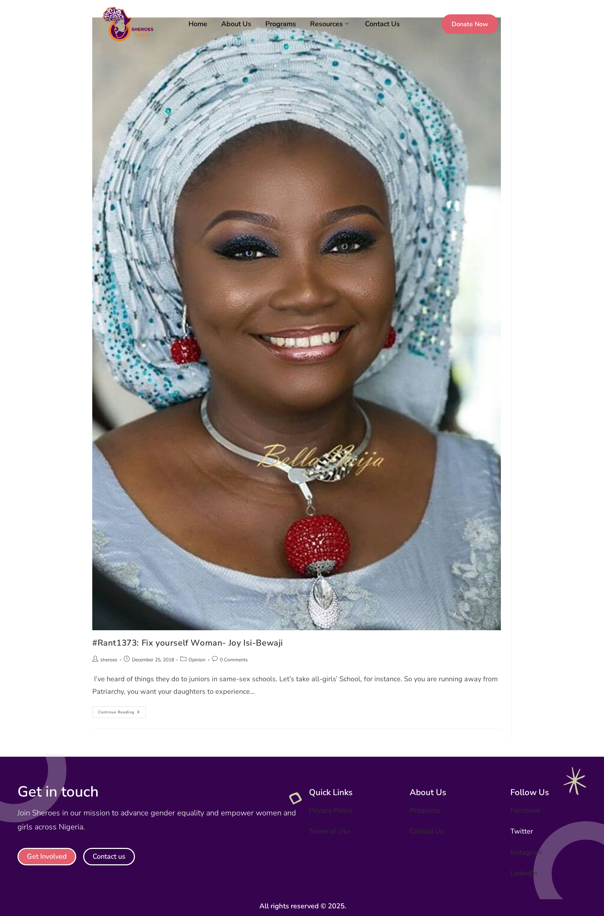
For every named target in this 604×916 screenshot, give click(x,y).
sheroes (108, 659)
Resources (326, 24)
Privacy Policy (330, 810)
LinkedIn (523, 873)
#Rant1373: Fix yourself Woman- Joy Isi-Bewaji (187, 642)
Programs (280, 24)
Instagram (526, 852)
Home (197, 24)
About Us (236, 24)
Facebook (525, 810)
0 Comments (234, 659)
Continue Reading (122, 710)
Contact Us (382, 24)
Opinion (197, 659)
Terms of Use (330, 831)
